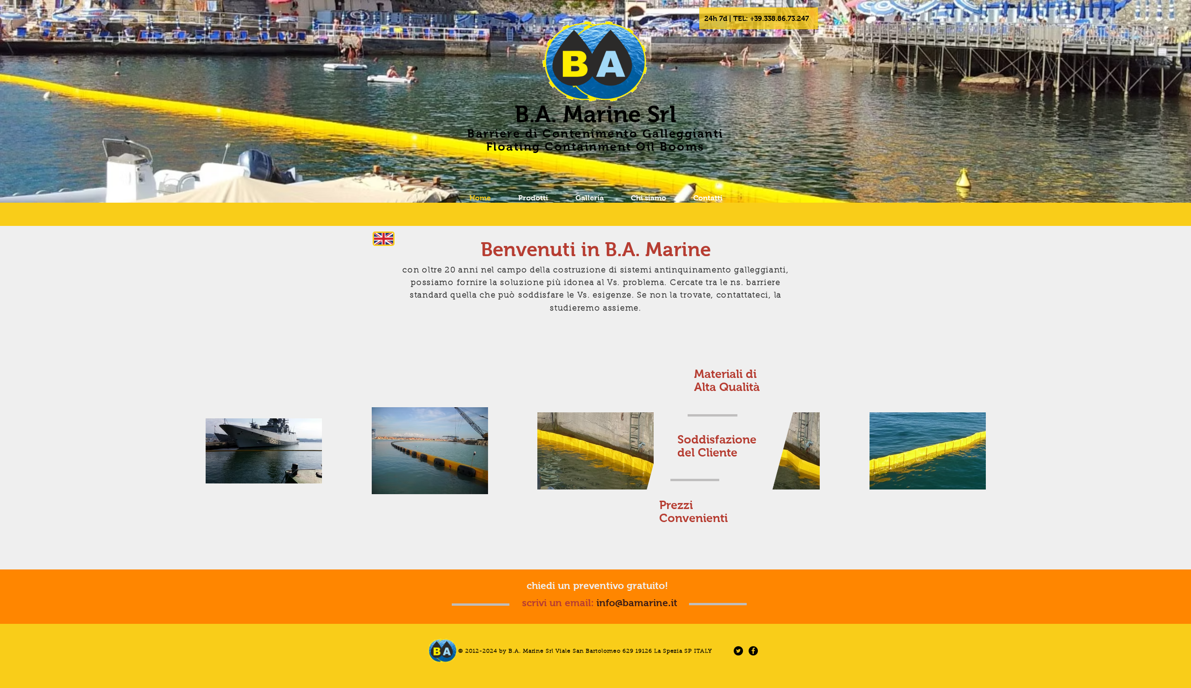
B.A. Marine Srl (595, 114)
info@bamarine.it (636, 602)
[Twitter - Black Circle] (738, 650)
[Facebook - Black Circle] (753, 650)
